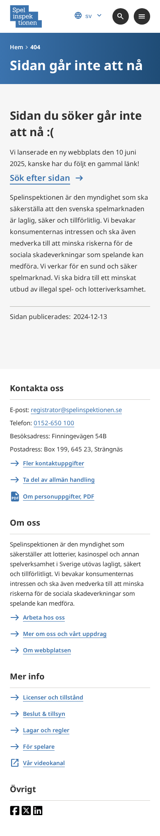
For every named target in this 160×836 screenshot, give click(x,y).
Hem (16, 47)
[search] (120, 16)
